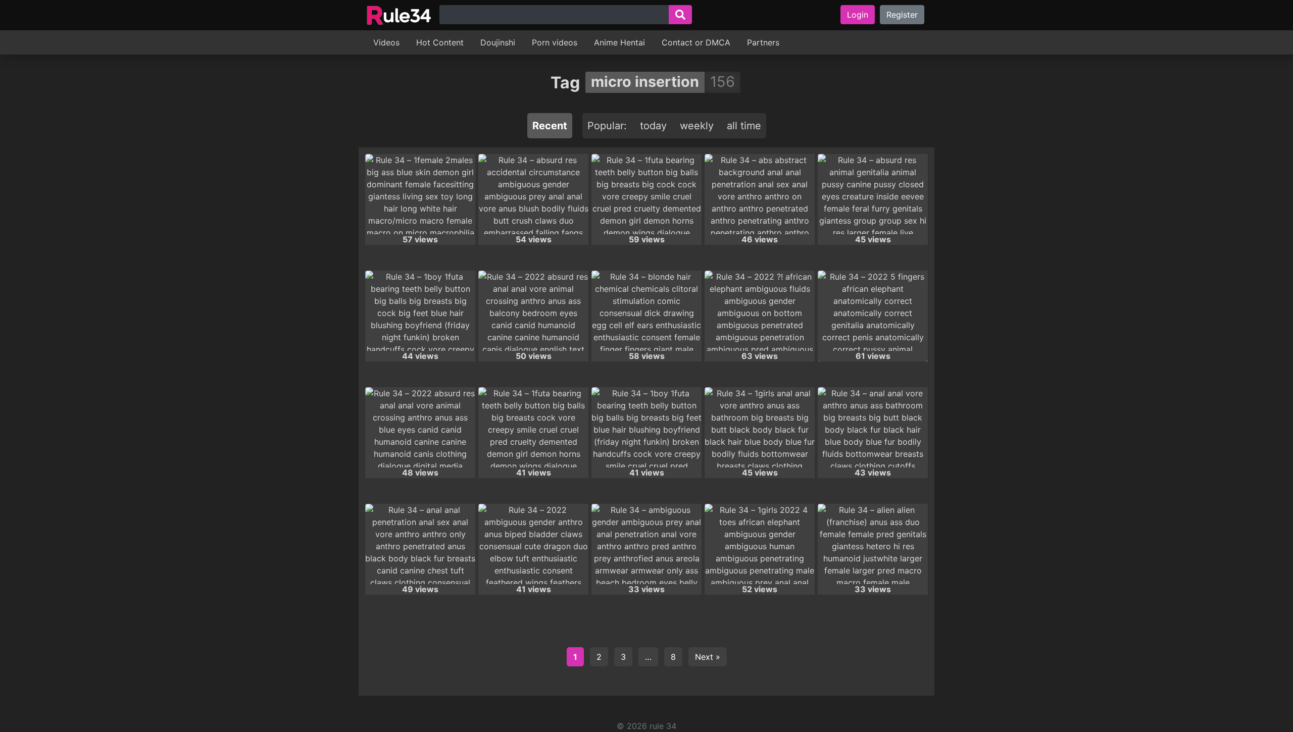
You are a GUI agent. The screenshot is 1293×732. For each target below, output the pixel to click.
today (653, 126)
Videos (386, 42)
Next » (707, 657)
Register (902, 15)
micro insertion (645, 81)
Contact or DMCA (696, 42)
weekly (697, 126)
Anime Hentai (619, 42)
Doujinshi (497, 42)
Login (857, 15)
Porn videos (554, 42)
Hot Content (440, 42)
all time (744, 126)
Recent (549, 126)
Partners (763, 42)
